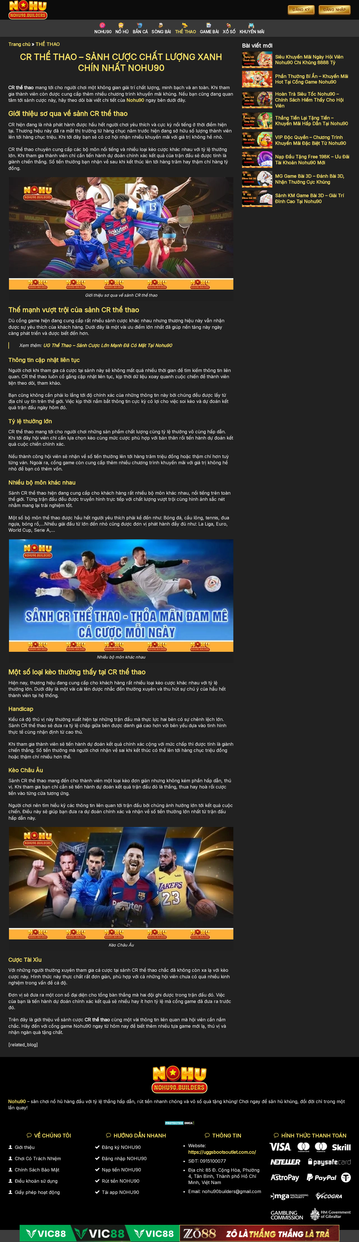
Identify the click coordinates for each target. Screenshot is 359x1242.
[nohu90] (34, 10)
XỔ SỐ (229, 31)
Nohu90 (103, 31)
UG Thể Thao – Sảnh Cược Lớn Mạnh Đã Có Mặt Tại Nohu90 (107, 345)
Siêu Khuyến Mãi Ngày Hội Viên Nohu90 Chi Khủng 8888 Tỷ (309, 60)
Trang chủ (19, 44)
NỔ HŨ (122, 31)
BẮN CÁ (140, 31)
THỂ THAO (185, 31)
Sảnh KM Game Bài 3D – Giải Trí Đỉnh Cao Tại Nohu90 (309, 198)
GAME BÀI (209, 31)
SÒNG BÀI (161, 31)
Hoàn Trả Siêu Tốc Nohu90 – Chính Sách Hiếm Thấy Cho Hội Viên (309, 100)
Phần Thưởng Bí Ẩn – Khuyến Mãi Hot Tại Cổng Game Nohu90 (311, 79)
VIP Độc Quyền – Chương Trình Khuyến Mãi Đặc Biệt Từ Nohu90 (310, 140)
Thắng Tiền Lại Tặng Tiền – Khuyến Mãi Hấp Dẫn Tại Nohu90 (311, 121)
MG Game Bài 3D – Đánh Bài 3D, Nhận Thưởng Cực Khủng (309, 179)
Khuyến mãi (252, 31)
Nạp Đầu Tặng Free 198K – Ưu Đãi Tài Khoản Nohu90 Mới (312, 159)
